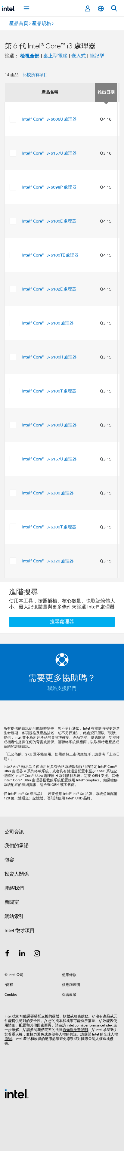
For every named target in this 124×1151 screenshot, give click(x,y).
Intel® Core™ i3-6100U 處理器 (49, 425)
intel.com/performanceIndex (90, 1025)
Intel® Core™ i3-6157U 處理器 (49, 153)
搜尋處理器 (62, 622)
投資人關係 (17, 874)
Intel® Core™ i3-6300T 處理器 (49, 527)
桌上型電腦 (55, 56)
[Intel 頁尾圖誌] (17, 1094)
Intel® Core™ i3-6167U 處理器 (49, 459)
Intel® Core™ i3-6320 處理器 (48, 561)
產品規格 (41, 23)
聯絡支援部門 (62, 688)
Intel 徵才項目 (20, 931)
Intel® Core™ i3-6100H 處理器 (49, 357)
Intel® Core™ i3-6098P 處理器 (49, 187)
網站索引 (14, 916)
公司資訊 (14, 832)
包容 (9, 860)
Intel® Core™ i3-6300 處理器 (48, 493)
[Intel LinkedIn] (22, 954)
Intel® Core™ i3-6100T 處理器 (49, 391)
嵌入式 (78, 56)
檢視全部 (29, 56)
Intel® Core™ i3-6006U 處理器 (49, 119)
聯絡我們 (14, 888)
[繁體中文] (100, 8)
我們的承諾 (17, 846)
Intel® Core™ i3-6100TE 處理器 (50, 255)
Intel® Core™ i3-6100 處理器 (48, 323)
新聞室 (12, 902)
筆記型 (97, 56)
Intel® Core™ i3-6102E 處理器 (49, 289)
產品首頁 (18, 23)
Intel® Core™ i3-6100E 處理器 (49, 221)
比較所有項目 (35, 74)
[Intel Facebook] (7, 954)
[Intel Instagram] (37, 954)
